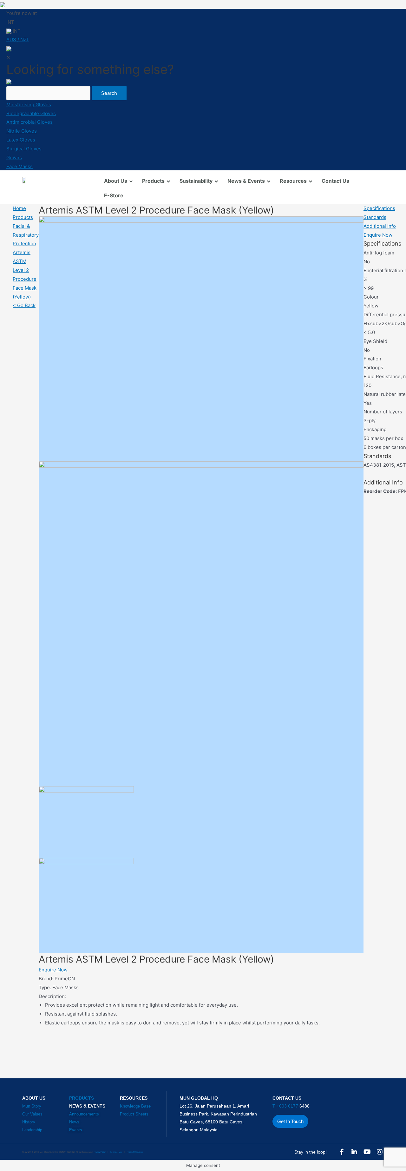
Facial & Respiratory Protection (26, 235)
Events (75, 1130)
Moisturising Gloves (28, 105)
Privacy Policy (100, 1152)
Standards (374, 217)
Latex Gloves (20, 140)
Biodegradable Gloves (31, 113)
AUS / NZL (17, 39)
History (28, 1122)
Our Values (32, 1114)
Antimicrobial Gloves (29, 122)
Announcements (84, 1114)
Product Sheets (134, 1114)
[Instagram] (379, 1152)
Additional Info (379, 226)
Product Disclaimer (135, 1152)
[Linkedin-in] (354, 1152)
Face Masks (19, 166)
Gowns (14, 158)
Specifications (379, 208)
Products (23, 217)
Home (19, 208)
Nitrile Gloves (21, 131)
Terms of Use (116, 1152)
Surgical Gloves (24, 149)
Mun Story (31, 1106)
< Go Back (24, 305)
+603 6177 (285, 1106)
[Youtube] (367, 1152)
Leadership (32, 1130)
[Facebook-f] (341, 1152)
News (74, 1122)
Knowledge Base (135, 1106)
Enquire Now (53, 970)
